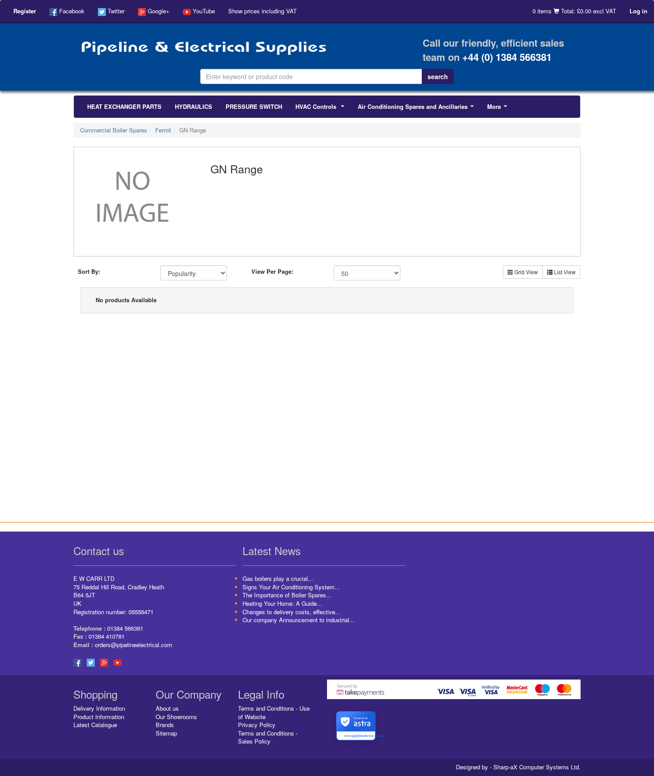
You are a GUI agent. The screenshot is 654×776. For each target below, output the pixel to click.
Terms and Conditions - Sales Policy (268, 737)
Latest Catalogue (95, 724)
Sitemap (166, 733)
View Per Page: (272, 272)
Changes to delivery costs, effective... (291, 612)
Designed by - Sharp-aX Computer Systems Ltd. (518, 767)
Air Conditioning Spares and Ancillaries (417, 109)
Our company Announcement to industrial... (298, 620)
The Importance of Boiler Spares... (286, 595)
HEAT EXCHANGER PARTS (124, 106)
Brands (165, 724)
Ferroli (163, 130)
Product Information (98, 716)
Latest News (271, 550)
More (499, 109)
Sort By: (89, 272)
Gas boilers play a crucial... (277, 578)
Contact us (98, 550)
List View (564, 272)
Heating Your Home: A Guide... (282, 603)
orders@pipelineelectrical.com (133, 644)
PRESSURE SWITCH (254, 106)
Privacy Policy (256, 724)
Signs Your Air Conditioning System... (291, 587)
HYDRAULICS (193, 106)
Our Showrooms (176, 716)
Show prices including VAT (262, 11)
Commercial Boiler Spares (113, 130)
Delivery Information (99, 708)
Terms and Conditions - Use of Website (274, 712)
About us (167, 708)
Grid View (525, 272)
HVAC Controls (321, 109)
